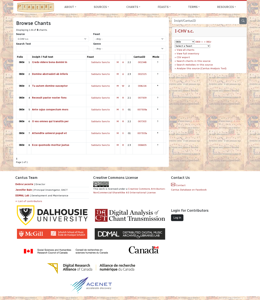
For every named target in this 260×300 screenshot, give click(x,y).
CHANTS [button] (132, 7)
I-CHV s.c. (184, 31)
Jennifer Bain (24, 189)
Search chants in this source (193, 61)
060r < (199, 41)
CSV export (183, 57)
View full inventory (188, 53)
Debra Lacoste (24, 184)
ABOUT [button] (69, 7)
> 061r (207, 41)
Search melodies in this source (195, 64)
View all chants (185, 49)
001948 (142, 62)
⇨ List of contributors (28, 201)
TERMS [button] (193, 7)
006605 (142, 145)
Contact (180, 185)
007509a (142, 109)
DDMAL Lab (22, 195)
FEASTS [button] (163, 7)
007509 (142, 97)
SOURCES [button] (100, 7)
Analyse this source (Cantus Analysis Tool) (201, 68)
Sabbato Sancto (100, 62)
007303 (142, 121)
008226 (142, 85)
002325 (142, 74)
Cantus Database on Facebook (189, 189)
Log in (177, 217)
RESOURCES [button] (225, 7)
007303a (142, 133)
